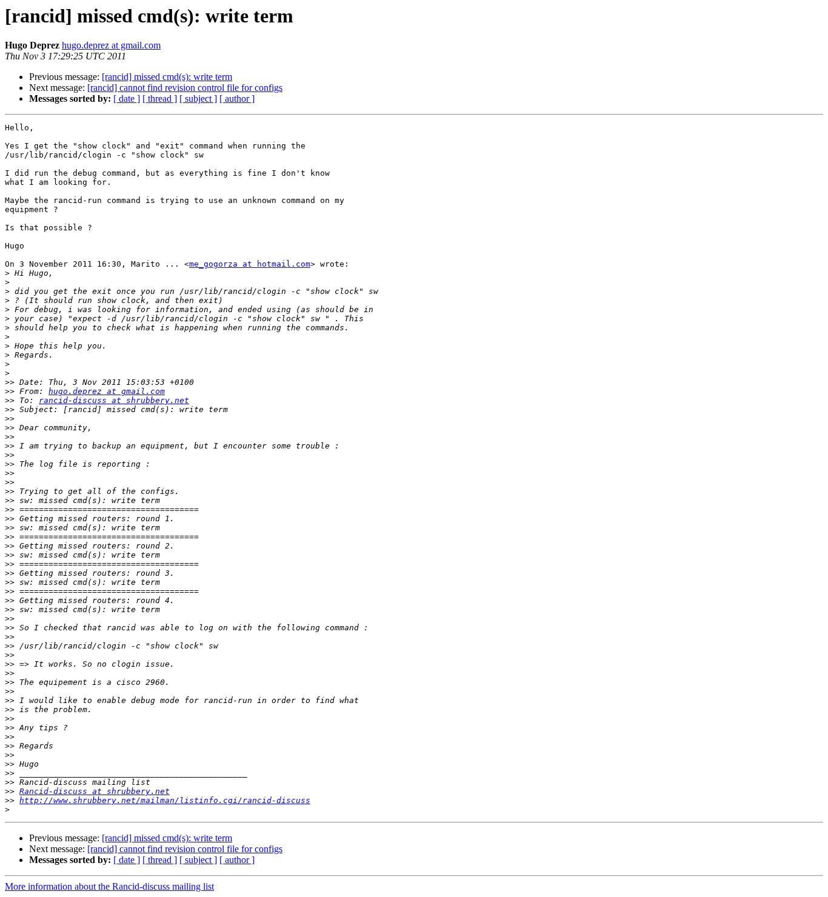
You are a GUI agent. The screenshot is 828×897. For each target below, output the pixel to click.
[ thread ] (159, 98)
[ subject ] (198, 98)
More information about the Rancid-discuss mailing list (109, 886)
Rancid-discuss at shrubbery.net (94, 791)
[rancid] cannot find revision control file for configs (184, 87)
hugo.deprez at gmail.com (111, 45)
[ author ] (237, 98)
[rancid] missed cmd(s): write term (167, 77)
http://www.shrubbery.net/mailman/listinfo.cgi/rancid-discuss (164, 800)
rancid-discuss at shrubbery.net (114, 400)
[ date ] (126, 98)
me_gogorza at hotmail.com (249, 263)
